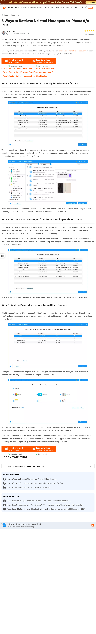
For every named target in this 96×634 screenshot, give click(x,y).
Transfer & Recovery (36, 7)
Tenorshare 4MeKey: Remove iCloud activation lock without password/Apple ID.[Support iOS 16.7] (46, 509)
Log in (91, 7)
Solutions (66, 7)
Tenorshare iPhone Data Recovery (72, 51)
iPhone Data (27, 34)
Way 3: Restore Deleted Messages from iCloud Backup (25, 76)
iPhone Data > (15, 15)
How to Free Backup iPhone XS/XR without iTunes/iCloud (30, 487)
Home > (6, 15)
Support (76, 7)
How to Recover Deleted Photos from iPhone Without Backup (32, 479)
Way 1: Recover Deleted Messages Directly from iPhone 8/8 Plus (29, 68)
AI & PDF (58, 7)
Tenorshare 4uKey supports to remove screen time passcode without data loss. (39, 501)
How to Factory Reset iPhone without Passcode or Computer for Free (35, 483)
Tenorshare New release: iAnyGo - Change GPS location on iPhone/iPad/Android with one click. (45, 505)
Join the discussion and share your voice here (26, 466)
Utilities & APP (49, 7)
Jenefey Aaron (11, 31)
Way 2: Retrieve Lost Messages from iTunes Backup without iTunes (30, 72)
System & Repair (23, 7)
